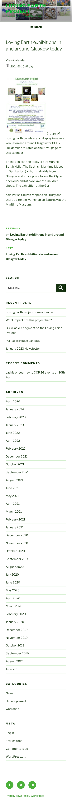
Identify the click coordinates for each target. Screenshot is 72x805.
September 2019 (17, 653)
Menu (38, 26)
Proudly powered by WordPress (25, 795)
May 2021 (12, 496)
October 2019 (15, 645)
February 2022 (16, 448)
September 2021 (17, 472)
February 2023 (16, 417)
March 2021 (14, 511)
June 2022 (13, 433)
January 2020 (15, 622)
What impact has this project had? (29, 320)
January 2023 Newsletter (23, 348)
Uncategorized (16, 701)
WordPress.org (16, 756)
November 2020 (17, 543)
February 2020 (16, 614)
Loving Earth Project (26, 8)
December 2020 (17, 535)
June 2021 (12, 488)
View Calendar (16, 60)
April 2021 (13, 503)
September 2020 (17, 559)
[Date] (8, 65)
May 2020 (12, 590)
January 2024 (15, 409)
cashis (10, 372)
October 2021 (15, 464)
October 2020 (15, 551)
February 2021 (15, 519)
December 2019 (17, 630)
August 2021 (14, 480)
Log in (10, 733)
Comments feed (17, 748)
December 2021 (16, 456)
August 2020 (15, 567)
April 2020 (13, 598)
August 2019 (14, 661)
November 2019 (17, 638)
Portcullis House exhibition (24, 340)
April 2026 (13, 401)
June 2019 (13, 669)
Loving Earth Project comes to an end (31, 312)
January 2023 (15, 425)
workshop (12, 709)
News (9, 693)
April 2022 (13, 440)
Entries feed (14, 741)
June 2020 (13, 582)
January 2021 (14, 527)
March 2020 (14, 606)
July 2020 (12, 574)
